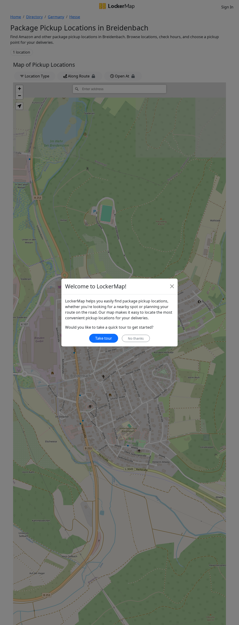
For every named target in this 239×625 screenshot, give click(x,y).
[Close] (172, 286)
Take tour (103, 338)
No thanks (136, 338)
